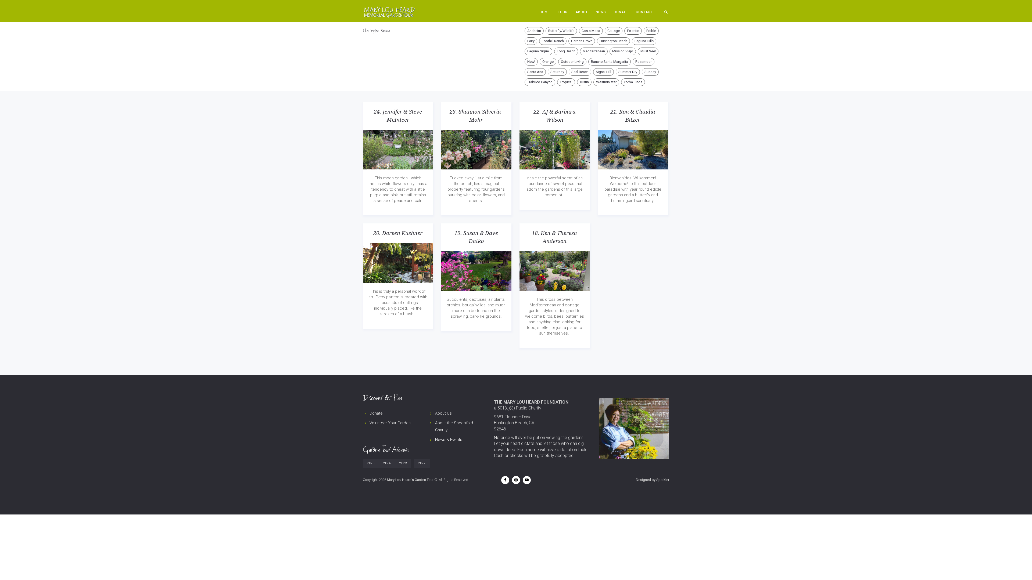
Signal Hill (603, 72)
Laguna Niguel (538, 51)
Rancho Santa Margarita (609, 62)
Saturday (557, 72)
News (601, 12)
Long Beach (566, 51)
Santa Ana (535, 72)
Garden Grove (581, 41)
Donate (621, 12)
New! (531, 62)
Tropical (566, 82)
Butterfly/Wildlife (561, 31)
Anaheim (534, 31)
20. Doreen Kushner (397, 233)
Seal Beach (580, 72)
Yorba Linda (633, 82)
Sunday (650, 72)
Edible (651, 31)
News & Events (448, 439)
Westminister (606, 82)
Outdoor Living (572, 62)
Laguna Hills (644, 41)
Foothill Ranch (553, 41)
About (582, 12)
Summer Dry (627, 72)
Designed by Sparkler (652, 480)
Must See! (648, 51)
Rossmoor (643, 62)
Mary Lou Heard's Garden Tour (410, 480)
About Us (443, 413)
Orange (548, 62)
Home (545, 12)
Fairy (531, 41)
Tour (563, 12)
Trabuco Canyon (540, 82)
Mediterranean (594, 51)
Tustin (584, 82)
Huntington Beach (613, 41)
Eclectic (633, 31)
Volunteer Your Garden (390, 423)
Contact (644, 12)
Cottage (613, 31)
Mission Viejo (622, 51)
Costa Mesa (591, 31)
